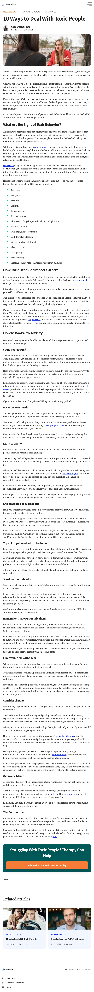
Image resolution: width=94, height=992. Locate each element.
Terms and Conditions (14, 982)
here (55, 836)
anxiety (71, 794)
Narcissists (8, 165)
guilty (53, 794)
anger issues (35, 319)
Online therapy (66, 736)
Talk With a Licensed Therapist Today (47, 865)
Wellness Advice (10, 12)
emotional (82, 280)
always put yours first (53, 425)
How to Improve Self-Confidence (67, 939)
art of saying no (70, 473)
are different (41, 147)
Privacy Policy (11, 978)
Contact (9, 987)
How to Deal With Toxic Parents (21, 939)
